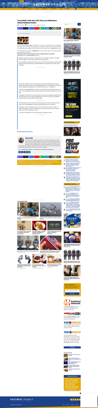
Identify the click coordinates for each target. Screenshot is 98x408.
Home (23, 8)
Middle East (30, 89)
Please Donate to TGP (57, 1)
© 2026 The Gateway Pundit (16, 404)
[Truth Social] (71, 400)
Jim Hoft (29, 138)
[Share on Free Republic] (50, 28)
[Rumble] (80, 400)
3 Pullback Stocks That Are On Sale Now (74, 355)
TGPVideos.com (70, 325)
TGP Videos (44, 1)
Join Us (36, 8)
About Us (29, 8)
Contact (72, 404)
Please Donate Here (72, 376)
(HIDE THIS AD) (42, 67)
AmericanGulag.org (71, 316)
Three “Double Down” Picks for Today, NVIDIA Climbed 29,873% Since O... (74, 362)
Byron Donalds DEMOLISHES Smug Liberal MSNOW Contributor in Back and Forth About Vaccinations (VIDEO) (73, 169)
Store (49, 1)
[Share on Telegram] (46, 28)
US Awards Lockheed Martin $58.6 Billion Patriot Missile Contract (74, 366)
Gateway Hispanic (29, 1)
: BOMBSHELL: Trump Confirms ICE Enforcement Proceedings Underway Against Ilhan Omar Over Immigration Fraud (73, 195)
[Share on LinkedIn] (48, 28)
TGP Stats (72, 347)
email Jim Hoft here (27, 149)
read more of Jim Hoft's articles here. (44, 149)
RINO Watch (37, 1)
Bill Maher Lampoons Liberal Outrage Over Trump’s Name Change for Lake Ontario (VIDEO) (72, 160)
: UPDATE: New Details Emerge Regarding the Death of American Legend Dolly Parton (73, 199)
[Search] (79, 24)
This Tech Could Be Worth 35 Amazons (74, 369)
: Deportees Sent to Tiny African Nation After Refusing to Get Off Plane (73, 209)
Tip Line (21, 1)
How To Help (53, 8)
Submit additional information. (25, 131)
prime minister (28, 45)
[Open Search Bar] (71, 9)
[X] (76, 400)
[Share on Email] (57, 28)
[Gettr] (73, 400)
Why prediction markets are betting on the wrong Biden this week (74, 359)
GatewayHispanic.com (71, 306)
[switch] (75, 9)
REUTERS (53, 48)
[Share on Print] (60, 28)
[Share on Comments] (53, 28)
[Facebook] (78, 400)
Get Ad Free (66, 1)
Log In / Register (73, 1)
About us (68, 404)
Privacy (76, 404)
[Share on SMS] (55, 28)
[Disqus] (39, 182)
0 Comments (42, 25)
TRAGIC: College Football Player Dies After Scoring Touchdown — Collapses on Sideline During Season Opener (73, 165)
